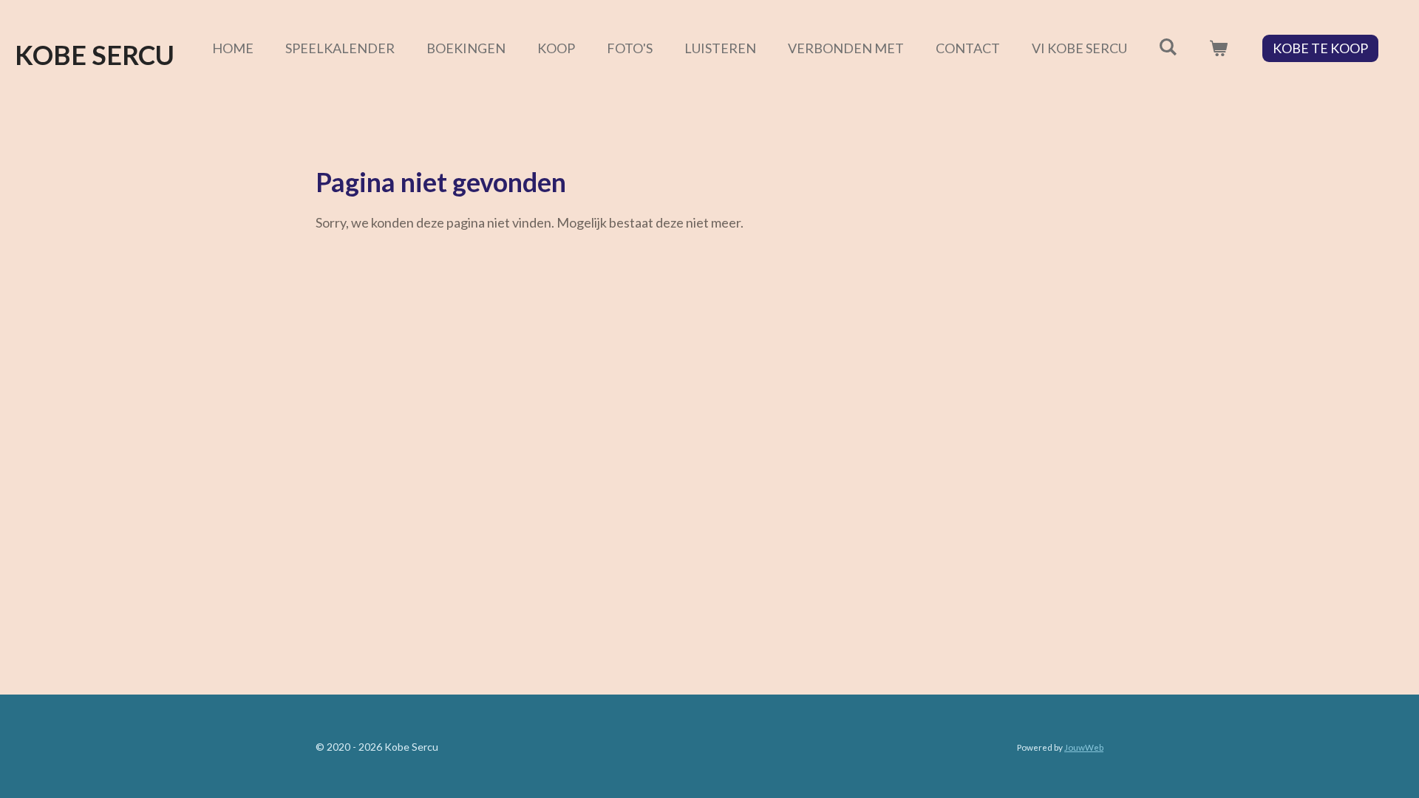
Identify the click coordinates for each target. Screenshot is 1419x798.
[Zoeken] (1168, 46)
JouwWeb (1083, 747)
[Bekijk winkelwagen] (1218, 48)
